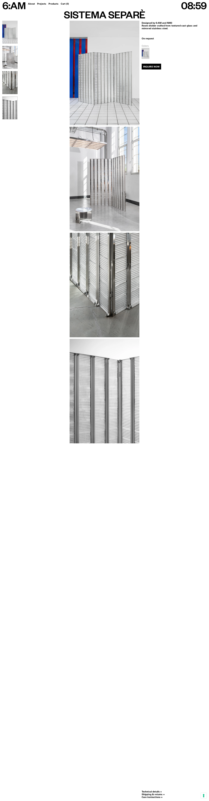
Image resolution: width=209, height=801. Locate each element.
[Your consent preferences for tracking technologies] (204, 796)
